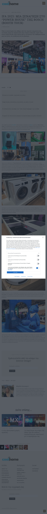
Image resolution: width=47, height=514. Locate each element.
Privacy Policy (30, 276)
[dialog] (23, 257)
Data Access (23, 276)
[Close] (43, 238)
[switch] (37, 256)
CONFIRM (15, 272)
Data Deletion (17, 276)
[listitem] (23, 253)
